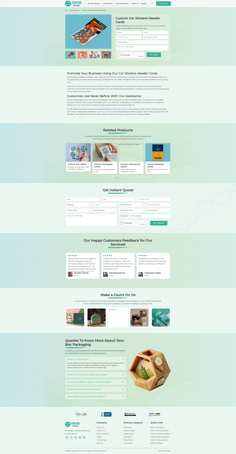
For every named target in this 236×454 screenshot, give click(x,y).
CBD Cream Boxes (157, 427)
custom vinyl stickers (104, 112)
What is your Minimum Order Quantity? (84, 389)
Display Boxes (129, 434)
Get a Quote (163, 3)
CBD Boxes (128, 427)
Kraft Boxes (128, 437)
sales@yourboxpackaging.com (129, 301)
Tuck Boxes (128, 443)
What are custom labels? (78, 359)
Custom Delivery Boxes (159, 440)
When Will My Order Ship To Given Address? (86, 397)
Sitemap (100, 443)
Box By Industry (94, 3)
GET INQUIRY (158, 223)
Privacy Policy (102, 440)
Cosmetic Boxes (129, 430)
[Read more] (72, 424)
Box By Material (122, 3)
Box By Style (108, 3)
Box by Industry (102, 434)
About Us (135, 3)
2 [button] (119, 177)
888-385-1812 (97, 304)
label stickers (122, 109)
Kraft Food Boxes (157, 443)
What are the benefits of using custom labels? (87, 375)
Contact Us (101, 430)
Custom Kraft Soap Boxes (160, 437)
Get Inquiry (154, 55)
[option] (78, 157)
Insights (144, 3)
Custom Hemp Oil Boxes (160, 430)
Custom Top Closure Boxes (160, 434)
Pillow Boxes (128, 440)
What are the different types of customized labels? (89, 382)
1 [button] (117, 177)
